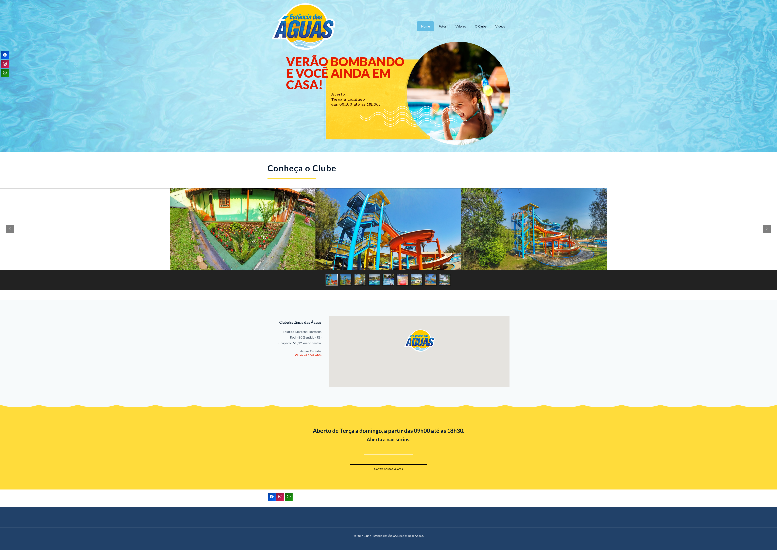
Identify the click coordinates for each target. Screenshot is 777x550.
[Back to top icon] (757, 541)
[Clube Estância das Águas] (303, 26)
